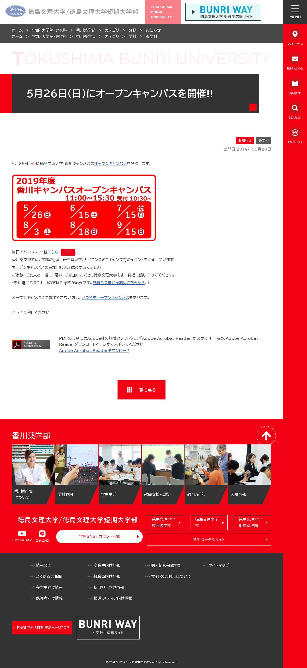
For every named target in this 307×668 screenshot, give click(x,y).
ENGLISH (295, 142)
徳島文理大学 (250, 522)
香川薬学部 (85, 30)
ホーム (17, 30)
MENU (295, 17)
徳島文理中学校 (163, 522)
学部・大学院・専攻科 (49, 30)
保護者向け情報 (49, 598)
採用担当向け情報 (109, 587)
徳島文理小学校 (206, 522)
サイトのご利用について (171, 576)
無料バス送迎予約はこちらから (119, 283)
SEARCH (295, 117)
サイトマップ (219, 565)
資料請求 (295, 93)
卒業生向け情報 (107, 565)
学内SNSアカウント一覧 (99, 536)
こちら (53, 252)
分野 (132, 30)
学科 (132, 36)
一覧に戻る (145, 390)
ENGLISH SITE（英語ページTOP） (44, 627)
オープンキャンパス (110, 163)
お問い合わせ (295, 68)
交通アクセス (295, 43)
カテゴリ (112, 30)
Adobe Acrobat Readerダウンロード (94, 350)
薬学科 (151, 36)
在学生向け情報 (49, 587)
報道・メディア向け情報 (113, 598)
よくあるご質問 (49, 576)
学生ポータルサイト (209, 540)
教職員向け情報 (107, 576)
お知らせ (153, 30)
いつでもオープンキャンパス (105, 297)
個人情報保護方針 (166, 565)
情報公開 (43, 565)
